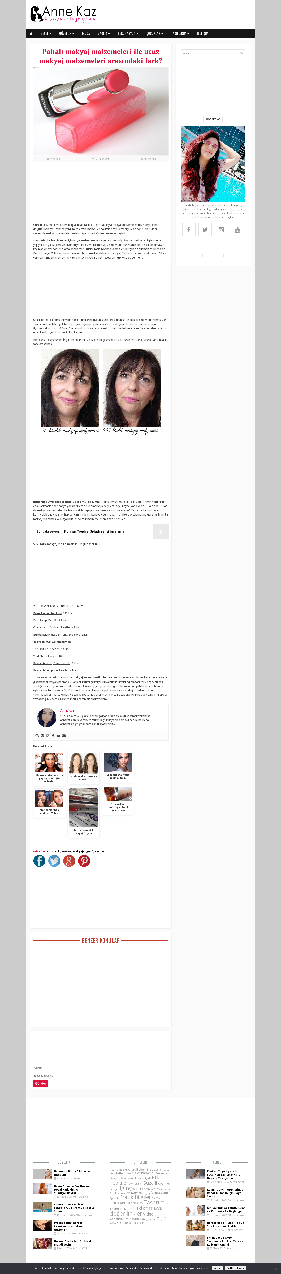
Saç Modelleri (159, 1198)
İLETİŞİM (202, 33)
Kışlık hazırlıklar (118, 1193)
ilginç (125, 1188)
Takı (121, 1203)
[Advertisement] (101, 194)
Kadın (135, 1189)
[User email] (64, 735)
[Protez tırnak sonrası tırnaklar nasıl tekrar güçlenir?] (42, 1230)
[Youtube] (58, 735)
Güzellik (64, 1162)
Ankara (123, 1169)
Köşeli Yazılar (163, 1189)
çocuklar (116, 1222)
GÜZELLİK (65, 33)
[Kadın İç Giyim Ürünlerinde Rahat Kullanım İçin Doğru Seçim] (195, 1196)
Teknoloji (116, 1209)
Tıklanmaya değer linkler (136, 1210)
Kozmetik (53, 851)
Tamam (217, 1268)
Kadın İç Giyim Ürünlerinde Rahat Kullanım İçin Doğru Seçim (225, 1193)
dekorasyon (143, 1173)
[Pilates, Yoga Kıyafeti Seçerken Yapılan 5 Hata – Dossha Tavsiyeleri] (195, 1178)
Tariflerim (134, 1203)
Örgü (161, 1218)
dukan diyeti (142, 1178)
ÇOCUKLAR (153, 33)
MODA (86, 33)
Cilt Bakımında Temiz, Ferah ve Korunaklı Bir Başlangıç (226, 1209)
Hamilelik (165, 1183)
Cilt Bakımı (165, 1169)
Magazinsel (134, 1193)
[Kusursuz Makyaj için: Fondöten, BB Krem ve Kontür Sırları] (42, 1211)
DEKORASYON (127, 33)
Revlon (99, 851)
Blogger (152, 1169)
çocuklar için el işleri (134, 1222)
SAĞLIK (103, 33)
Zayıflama (137, 1219)
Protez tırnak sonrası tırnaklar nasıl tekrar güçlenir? (68, 1226)
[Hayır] (276, 1269)
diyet (130, 1178)
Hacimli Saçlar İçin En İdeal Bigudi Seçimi (72, 1242)
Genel (217, 1162)
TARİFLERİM (179, 33)
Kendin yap (148, 1189)
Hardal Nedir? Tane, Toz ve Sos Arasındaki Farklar (225, 1224)
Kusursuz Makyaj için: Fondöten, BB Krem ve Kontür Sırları (74, 1208)
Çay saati (151, 1219)
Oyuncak (114, 1198)
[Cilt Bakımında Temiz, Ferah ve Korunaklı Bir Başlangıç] (195, 1215)
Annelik (132, 1169)
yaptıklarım (119, 1219)
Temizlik (128, 1209)
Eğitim (138, 1183)
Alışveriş (114, 1169)
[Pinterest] (42, 735)
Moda (155, 1192)
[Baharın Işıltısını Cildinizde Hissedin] (42, 1178)
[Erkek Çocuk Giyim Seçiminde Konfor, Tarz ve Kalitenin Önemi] (195, 1244)
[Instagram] (48, 735)
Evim (131, 1183)
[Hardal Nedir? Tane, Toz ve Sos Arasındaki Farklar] (195, 1230)
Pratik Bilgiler (135, 1196)
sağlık (113, 1203)
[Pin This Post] (85, 866)
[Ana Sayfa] (63, 22)
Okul (164, 1193)
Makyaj (66, 851)
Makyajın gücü (83, 851)
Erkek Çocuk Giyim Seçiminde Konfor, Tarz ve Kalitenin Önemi (225, 1241)
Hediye (114, 1189)
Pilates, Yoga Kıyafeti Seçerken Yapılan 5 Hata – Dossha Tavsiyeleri (225, 1174)
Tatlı (167, 1203)
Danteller (117, 1173)
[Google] (37, 735)
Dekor (128, 1173)
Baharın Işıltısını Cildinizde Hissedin (72, 1172)
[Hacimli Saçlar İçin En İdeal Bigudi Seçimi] (42, 1248)
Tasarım (154, 1202)
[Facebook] (53, 735)
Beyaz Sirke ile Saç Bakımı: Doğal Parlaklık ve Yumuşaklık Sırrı (72, 1189)
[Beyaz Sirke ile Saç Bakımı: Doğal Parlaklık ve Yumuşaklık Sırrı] (42, 1193)
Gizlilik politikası (235, 1268)
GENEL (45, 33)
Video (148, 1214)
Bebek (140, 1169)
